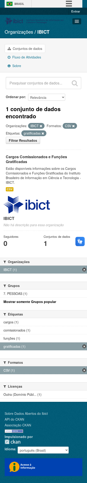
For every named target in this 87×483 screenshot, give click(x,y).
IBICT (43, 31)
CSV (10, 189)
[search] (75, 83)
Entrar (75, 11)
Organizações (19, 31)
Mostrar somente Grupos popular (29, 301)
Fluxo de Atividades (26, 57)
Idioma (10, 449)
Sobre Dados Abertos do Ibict (26, 413)
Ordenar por (15, 96)
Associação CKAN (18, 425)
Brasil (19, 4)
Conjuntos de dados (27, 48)
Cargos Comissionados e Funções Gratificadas (36, 159)
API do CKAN (14, 419)
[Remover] (41, 126)
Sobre (16, 65)
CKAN (12, 441)
